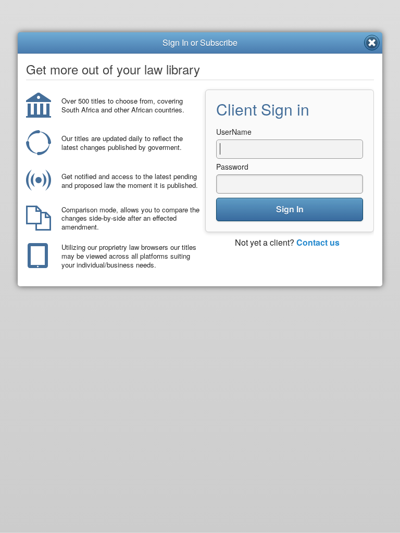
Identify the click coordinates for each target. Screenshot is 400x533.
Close (372, 42)
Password (232, 166)
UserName (234, 131)
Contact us (318, 242)
